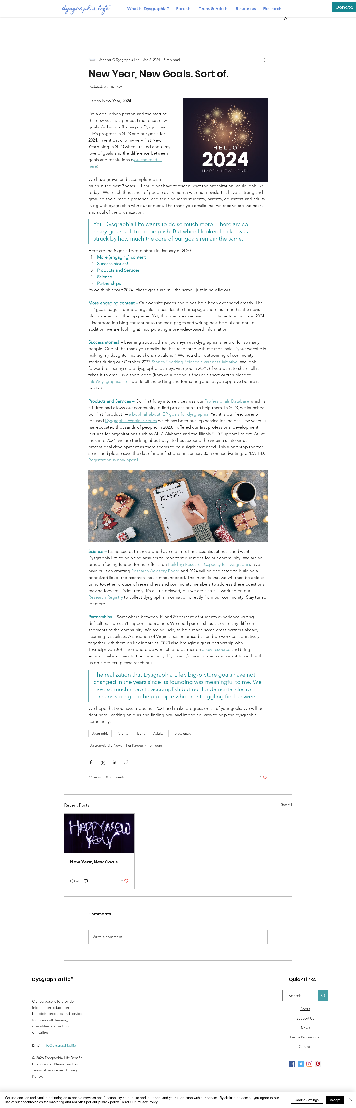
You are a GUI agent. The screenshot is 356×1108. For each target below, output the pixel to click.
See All (286, 804)
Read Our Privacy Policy (139, 1102)
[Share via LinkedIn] (114, 762)
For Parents (135, 745)
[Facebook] (292, 1064)
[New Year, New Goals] (99, 833)
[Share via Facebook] (90, 762)
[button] (285, 19)
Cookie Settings (307, 1099)
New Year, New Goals (94, 862)
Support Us (305, 1018)
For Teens (155, 745)
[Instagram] (309, 1064)
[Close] (350, 1099)
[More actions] (265, 60)
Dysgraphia (100, 733)
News (305, 1027)
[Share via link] (126, 762)
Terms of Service (45, 1070)
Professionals (181, 733)
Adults (158, 733)
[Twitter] (301, 1064)
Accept (335, 1099)
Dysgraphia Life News (105, 745)
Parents (122, 733)
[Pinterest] (318, 1064)
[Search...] (323, 995)
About (305, 1008)
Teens (140, 733)
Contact (305, 1046)
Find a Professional (305, 1037)
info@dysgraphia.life (59, 1045)
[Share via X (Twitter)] (102, 762)
